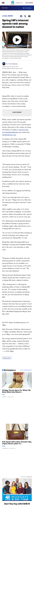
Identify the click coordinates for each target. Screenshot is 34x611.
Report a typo (6, 358)
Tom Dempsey (13, 64)
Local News (7, 16)
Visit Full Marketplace (26, 370)
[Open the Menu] (3, 2)
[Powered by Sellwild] (29, 476)
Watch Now (29, 2)
